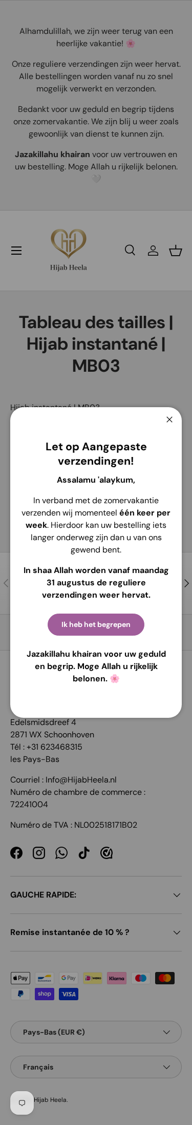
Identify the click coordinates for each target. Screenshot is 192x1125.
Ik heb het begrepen (96, 624)
